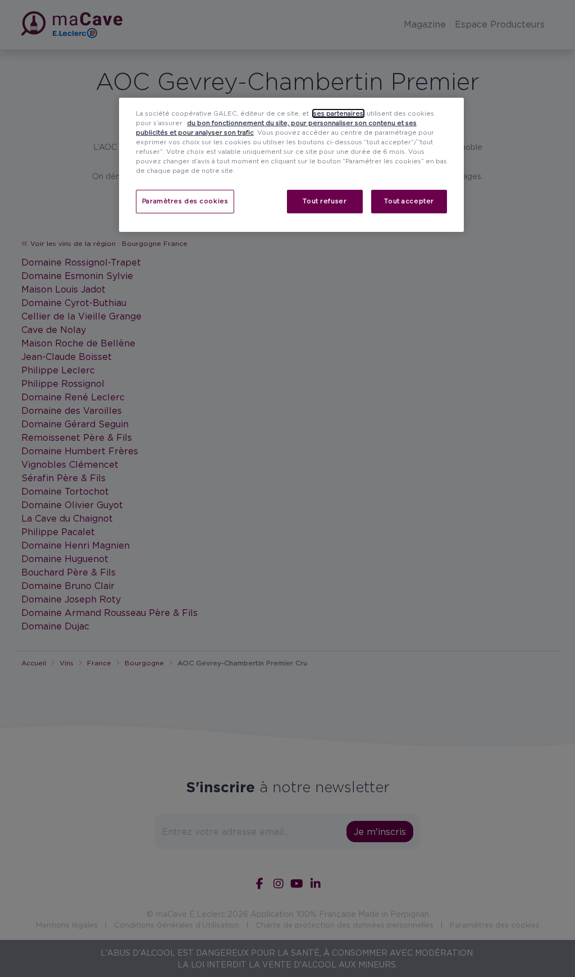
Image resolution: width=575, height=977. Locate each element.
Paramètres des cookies (185, 201)
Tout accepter (408, 201)
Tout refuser (324, 201)
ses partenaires (338, 113)
